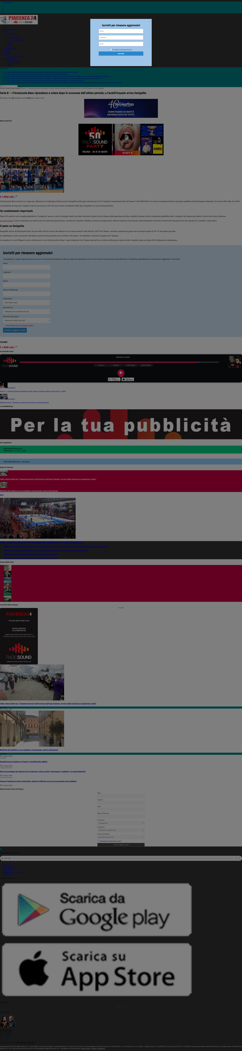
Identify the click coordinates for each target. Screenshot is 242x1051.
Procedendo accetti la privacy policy (122, 50)
